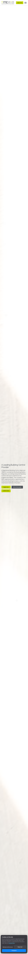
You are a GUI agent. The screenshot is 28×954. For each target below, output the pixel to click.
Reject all (20, 947)
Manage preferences (8, 947)
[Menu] (25, 2)
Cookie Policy (12, 943)
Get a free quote (17, 487)
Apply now (19, 2)
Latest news (6, 490)
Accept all (14, 950)
